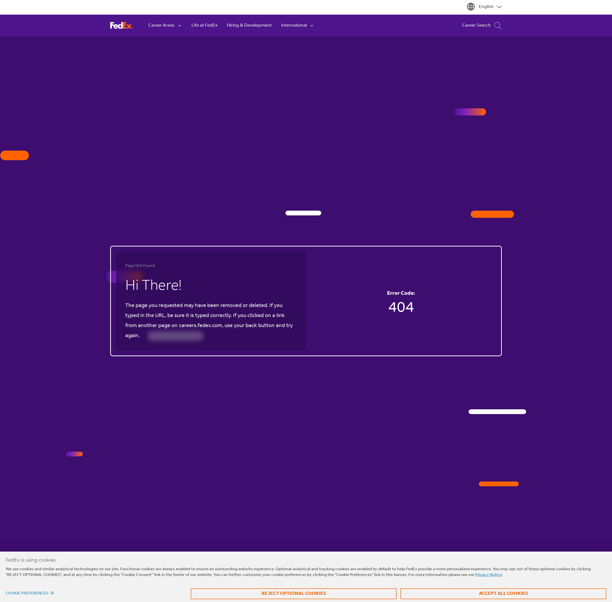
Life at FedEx (204, 26)
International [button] (294, 26)
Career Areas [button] (161, 26)
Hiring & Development (249, 26)
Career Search (476, 26)
